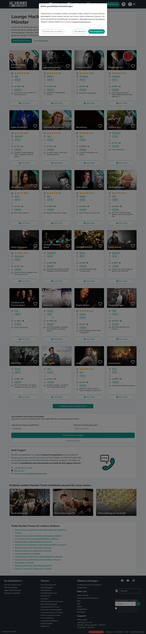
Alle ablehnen (80, 31)
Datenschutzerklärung (81, 22)
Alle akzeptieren (96, 31)
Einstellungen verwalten (53, 31)
